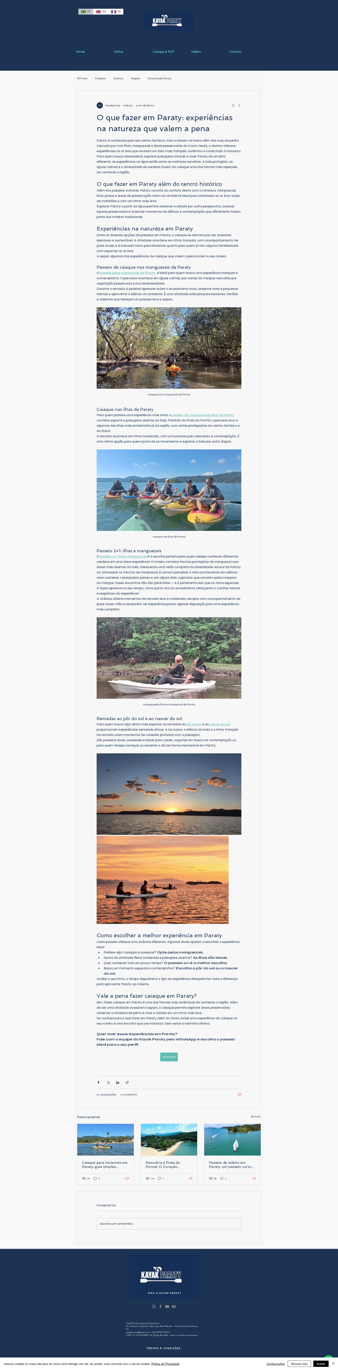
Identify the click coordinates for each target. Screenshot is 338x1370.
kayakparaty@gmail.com (138, 1332)
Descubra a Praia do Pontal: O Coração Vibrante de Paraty (163, 1164)
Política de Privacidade (165, 1364)
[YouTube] (167, 1306)
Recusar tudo (299, 1364)
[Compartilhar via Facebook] (98, 1082)
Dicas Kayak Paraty (159, 78)
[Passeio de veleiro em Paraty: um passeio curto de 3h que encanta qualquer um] (232, 1140)
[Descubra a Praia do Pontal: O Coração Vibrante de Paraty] (169, 1140)
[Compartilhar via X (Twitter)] (108, 1082)
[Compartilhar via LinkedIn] (118, 1082)
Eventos (118, 78)
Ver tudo (256, 1116)
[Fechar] (333, 1364)
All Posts (82, 78)
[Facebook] (160, 1306)
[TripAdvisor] (173, 1306)
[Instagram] (153, 1306)
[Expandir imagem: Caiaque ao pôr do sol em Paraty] (169, 794)
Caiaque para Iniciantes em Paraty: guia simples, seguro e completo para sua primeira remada (105, 1164)
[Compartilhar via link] (127, 1082)
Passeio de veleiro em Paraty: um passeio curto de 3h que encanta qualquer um (230, 1164)
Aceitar (321, 1364)
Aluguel (135, 78)
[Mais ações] (239, 105)
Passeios (100, 78)
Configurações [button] (276, 1364)
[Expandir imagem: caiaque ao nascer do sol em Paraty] (163, 880)
